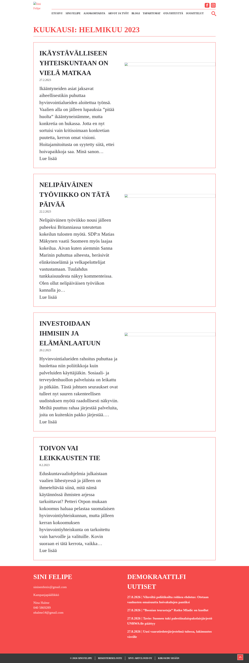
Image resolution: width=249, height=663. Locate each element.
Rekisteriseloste (110, 658)
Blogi (136, 13)
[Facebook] (207, 5)
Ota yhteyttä (173, 13)
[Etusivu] (40, 8)
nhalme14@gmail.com (48, 612)
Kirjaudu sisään (168, 658)
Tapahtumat (151, 13)
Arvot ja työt (118, 13)
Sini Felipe (73, 13)
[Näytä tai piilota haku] (214, 13)
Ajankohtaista (94, 13)
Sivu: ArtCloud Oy (140, 658)
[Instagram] (213, 5)
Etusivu (57, 13)
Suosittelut (195, 13)
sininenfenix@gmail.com (50, 587)
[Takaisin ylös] (240, 657)
